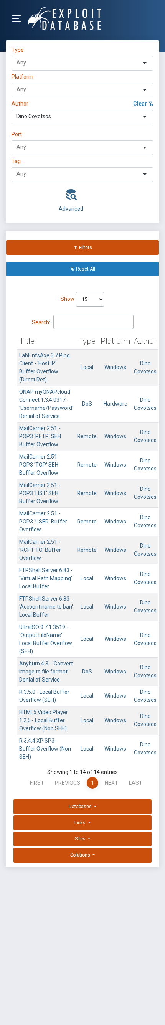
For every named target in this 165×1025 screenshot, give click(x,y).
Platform (22, 77)
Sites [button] (81, 839)
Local (87, 367)
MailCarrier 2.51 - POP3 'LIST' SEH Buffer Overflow (39, 493)
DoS (87, 404)
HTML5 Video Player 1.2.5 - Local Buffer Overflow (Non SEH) (43, 720)
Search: (41, 322)
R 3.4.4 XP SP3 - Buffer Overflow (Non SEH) (45, 749)
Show (68, 299)
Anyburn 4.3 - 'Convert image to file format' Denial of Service (46, 671)
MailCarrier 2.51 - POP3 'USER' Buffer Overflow (43, 521)
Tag (16, 161)
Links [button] (80, 822)
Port (17, 134)
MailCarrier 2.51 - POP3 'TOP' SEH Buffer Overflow (39, 465)
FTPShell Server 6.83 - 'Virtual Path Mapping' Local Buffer (46, 578)
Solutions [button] (80, 855)
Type (19, 50)
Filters (85, 247)
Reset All (85, 269)
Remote (87, 436)
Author (20, 104)
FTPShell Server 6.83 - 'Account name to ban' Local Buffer (46, 607)
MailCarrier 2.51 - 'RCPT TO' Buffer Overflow (40, 550)
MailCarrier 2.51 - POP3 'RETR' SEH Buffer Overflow (40, 436)
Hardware (115, 404)
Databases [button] (81, 806)
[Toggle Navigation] (19, 18)
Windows (115, 367)
